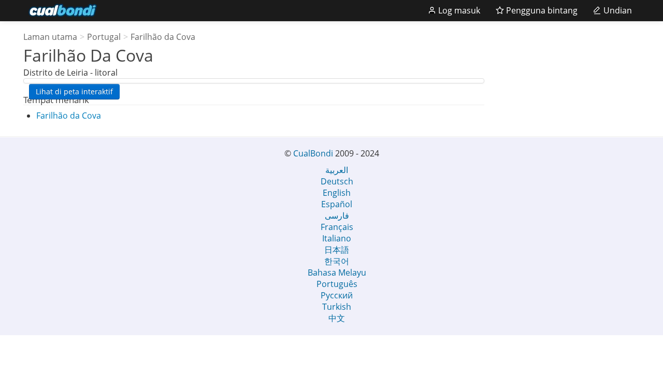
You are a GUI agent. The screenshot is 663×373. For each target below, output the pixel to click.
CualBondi (313, 153)
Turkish (336, 306)
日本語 (336, 249)
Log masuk (458, 10)
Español (336, 204)
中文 (336, 318)
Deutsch (337, 181)
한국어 (336, 261)
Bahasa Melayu (337, 272)
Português (336, 284)
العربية (336, 170)
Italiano (336, 238)
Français (337, 227)
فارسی (337, 215)
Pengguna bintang (541, 10)
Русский (337, 295)
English (337, 192)
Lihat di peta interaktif (74, 91)
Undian (616, 10)
